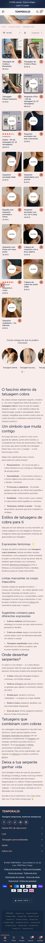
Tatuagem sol (16, 928)
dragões (32, 738)
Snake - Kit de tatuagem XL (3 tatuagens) (9, 142)
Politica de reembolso (12, 869)
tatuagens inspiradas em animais (16, 735)
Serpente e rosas (7, 289)
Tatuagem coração (10, 916)
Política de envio (30, 873)
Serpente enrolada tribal (8, 176)
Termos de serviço (15, 873)
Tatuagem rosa (19, 913)
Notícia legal (13, 881)
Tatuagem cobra (35, 922)
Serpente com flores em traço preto (9, 249)
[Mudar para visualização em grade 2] (25, 33)
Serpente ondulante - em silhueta (9, 322)
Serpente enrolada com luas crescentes (31, 136)
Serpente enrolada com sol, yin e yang (30, 212)
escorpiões (20, 745)
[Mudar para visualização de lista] (20, 33)
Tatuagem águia (22, 925)
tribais (32, 602)
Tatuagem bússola (27, 928)
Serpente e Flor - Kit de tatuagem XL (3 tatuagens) (31, 100)
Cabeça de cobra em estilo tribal (31, 284)
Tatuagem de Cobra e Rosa (30, 62)
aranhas (30, 745)
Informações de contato (15, 877)
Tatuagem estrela (33, 916)
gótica (5, 757)
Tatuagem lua (10, 919)
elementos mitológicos (20, 565)
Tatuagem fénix (33, 925)
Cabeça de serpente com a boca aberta (31, 249)
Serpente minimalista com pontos (31, 177)
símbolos (16, 754)
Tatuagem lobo (33, 919)
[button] (4, 56)
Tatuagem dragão (9, 922)
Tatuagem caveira (10, 925)
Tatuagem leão (21, 916)
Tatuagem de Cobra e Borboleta (8, 63)
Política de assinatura (28, 881)
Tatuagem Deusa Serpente (9, 97)
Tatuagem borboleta (32, 913)
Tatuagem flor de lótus (22, 922)
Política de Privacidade (32, 869)
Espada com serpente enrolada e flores (7, 213)
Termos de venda (33, 877)
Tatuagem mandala (21, 919)
